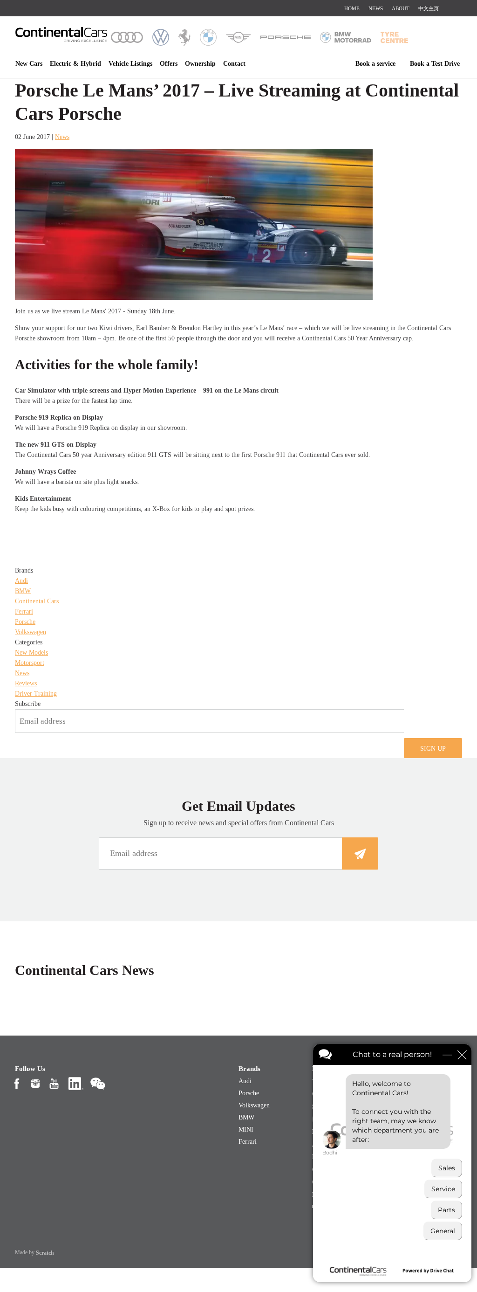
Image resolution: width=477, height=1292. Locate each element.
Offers (168, 63)
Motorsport (29, 662)
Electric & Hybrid (75, 63)
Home (352, 8)
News (375, 8)
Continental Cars (37, 601)
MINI (245, 1129)
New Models (31, 652)
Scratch (45, 1253)
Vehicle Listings (130, 63)
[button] (433, 748)
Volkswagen (30, 632)
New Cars (28, 63)
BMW (23, 590)
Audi (21, 580)
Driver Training (36, 693)
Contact (234, 63)
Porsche (25, 621)
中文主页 (428, 8)
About (400, 8)
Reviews (26, 683)
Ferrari (24, 611)
